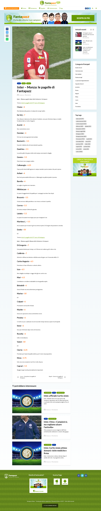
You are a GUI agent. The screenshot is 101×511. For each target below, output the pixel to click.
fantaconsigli (80, 131)
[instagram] (85, 475)
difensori (79, 126)
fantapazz (80, 134)
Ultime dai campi (60, 392)
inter (88, 141)
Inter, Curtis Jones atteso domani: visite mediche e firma (55, 450)
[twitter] (82, 475)
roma (78, 149)
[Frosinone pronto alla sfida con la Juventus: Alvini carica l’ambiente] (78, 52)
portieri (87, 146)
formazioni (80, 139)
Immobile (80, 141)
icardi (89, 139)
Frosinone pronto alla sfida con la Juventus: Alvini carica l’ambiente (88, 52)
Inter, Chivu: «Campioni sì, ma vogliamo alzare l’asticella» (55, 424)
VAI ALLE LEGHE (39, 491)
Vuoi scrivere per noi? (50, 505)
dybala (88, 126)
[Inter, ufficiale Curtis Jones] (26, 401)
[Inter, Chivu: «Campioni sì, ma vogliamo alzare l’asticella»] (26, 427)
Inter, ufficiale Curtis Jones (56, 396)
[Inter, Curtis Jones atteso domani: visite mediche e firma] (26, 453)
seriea (86, 149)
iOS (57, 483)
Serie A (79, 151)
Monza (23, 83)
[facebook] (78, 475)
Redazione (21, 95)
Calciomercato (48, 392)
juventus (79, 144)
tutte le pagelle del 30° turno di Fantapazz (33, 103)
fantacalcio (80, 129)
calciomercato (81, 121)
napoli (79, 146)
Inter (19, 83)
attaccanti (80, 118)
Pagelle (28, 83)
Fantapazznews (81, 136)
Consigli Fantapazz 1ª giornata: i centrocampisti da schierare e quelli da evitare (88, 42)
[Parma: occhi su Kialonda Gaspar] (78, 34)
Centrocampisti (81, 124)
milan (87, 144)
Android (65, 483)
